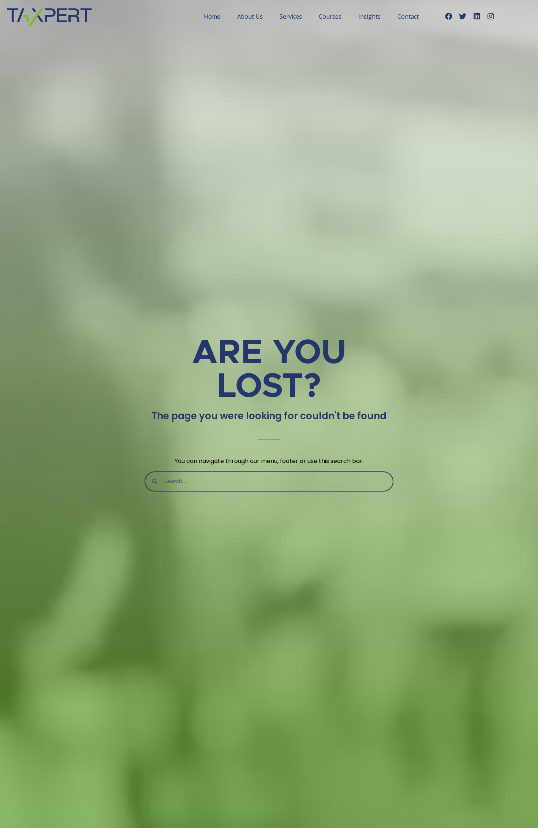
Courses (330, 16)
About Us (250, 16)
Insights (369, 16)
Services (291, 16)
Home (212, 16)
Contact (408, 16)
